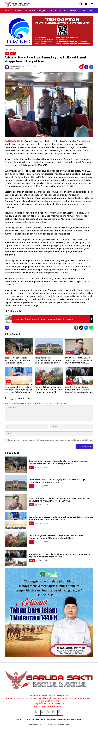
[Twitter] (81, 327)
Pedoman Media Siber (71, 719)
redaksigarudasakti (17, 66)
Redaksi (20, 719)
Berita (9, 352)
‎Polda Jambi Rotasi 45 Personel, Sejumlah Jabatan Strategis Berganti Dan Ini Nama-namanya (48, 360)
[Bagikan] (91, 67)
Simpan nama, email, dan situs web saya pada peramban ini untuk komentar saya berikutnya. (50, 440)
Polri (6, 53)
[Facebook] (76, 327)
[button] (80, 3)
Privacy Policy (53, 719)
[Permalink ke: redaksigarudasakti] (7, 67)
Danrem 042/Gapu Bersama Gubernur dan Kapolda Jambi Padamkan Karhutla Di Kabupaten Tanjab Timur (49, 390)
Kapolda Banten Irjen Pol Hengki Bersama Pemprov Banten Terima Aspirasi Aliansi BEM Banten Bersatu (79, 390)
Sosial (12, 53)
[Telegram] (86, 327)
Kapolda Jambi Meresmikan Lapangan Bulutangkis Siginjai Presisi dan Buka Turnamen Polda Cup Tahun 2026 (18, 390)
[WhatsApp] (91, 327)
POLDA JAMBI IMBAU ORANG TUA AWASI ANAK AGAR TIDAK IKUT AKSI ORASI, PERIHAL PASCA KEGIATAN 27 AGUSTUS (79, 360)
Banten (69, 382)
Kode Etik (30, 719)
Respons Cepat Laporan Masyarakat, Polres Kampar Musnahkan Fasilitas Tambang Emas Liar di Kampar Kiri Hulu (17, 360)
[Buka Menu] (86, 3)
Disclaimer (40, 719)
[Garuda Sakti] (17, 3)
